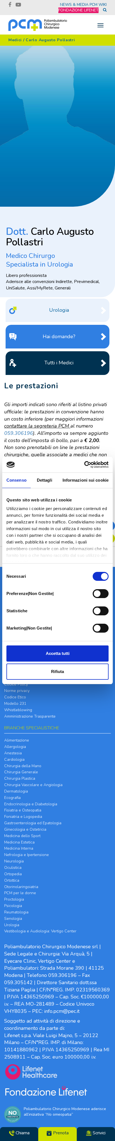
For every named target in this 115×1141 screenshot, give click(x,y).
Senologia (13, 918)
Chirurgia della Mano (22, 766)
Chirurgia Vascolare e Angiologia (33, 785)
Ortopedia (13, 874)
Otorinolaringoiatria (21, 886)
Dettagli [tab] (44, 480)
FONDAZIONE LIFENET (78, 10)
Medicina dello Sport (22, 835)
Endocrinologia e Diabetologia (30, 804)
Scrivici (99, 1133)
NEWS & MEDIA (74, 4)
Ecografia (12, 797)
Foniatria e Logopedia (23, 816)
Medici (15, 40)
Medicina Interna (18, 848)
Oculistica (12, 867)
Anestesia (13, 753)
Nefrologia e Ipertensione (26, 854)
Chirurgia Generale (21, 772)
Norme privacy (17, 690)
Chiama (22, 1133)
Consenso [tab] (16, 480)
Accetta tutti (58, 653)
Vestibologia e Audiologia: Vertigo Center (40, 931)
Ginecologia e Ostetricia (25, 829)
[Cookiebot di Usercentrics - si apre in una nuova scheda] (84, 464)
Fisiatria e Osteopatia (22, 810)
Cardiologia (14, 759)
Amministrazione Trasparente (30, 716)
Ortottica (11, 880)
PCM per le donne (20, 893)
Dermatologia (16, 791)
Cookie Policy (16, 684)
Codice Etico (15, 697)
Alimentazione (16, 740)
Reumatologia (16, 912)
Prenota (60, 1133)
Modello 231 (15, 703)
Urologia (11, 925)
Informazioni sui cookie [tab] (86, 480)
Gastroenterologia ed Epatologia (32, 823)
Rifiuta (57, 671)
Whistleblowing (18, 710)
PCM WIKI (98, 4)
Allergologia (15, 746)
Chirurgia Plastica (19, 778)
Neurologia (14, 861)
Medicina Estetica (19, 842)
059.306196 (18, 433)
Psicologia (13, 905)
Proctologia (14, 899)
